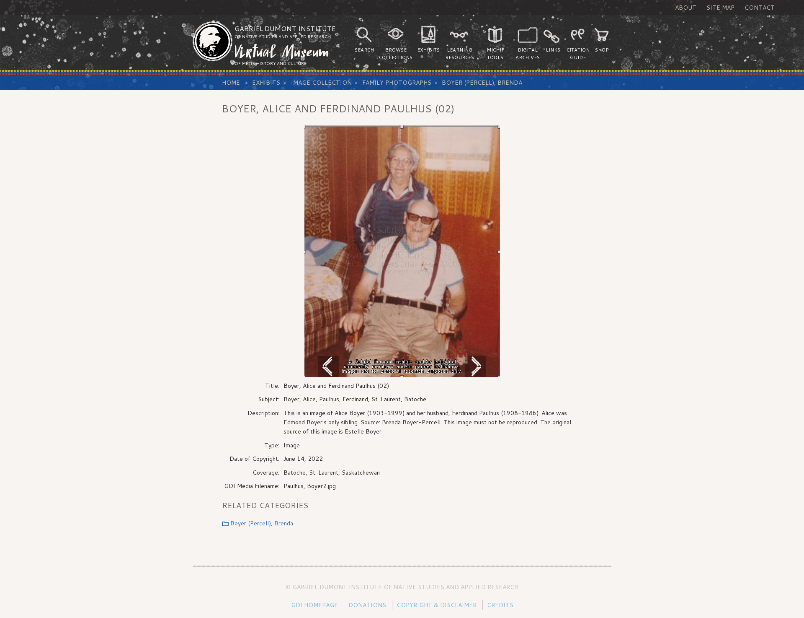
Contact (760, 7)
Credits (500, 605)
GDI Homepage (314, 605)
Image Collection (321, 82)
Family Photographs (396, 82)
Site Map (720, 7)
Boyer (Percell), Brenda (482, 82)
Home (231, 82)
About (685, 7)
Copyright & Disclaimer (437, 605)
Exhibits (266, 82)
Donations (367, 605)
